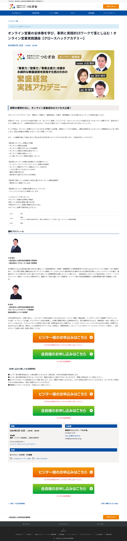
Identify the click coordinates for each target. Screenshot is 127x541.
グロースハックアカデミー (26, 444)
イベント (13, 444)
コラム (73, 13)
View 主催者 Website (72, 436)
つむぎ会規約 (98, 534)
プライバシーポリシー (86, 534)
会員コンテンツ (39, 534)
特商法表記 (109, 534)
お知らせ (29, 534)
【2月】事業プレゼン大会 (109, 503)
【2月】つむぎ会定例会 (16, 503)
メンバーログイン (109, 13)
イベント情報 (53, 13)
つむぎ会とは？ (17, 13)
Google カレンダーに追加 (22, 458)
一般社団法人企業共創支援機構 (19, 517)
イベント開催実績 (51, 534)
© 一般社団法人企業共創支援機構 (63, 538)
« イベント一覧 (13, 21)
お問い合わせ (111, 6)
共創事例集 (35, 13)
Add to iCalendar (41, 458)
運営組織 (91, 13)
